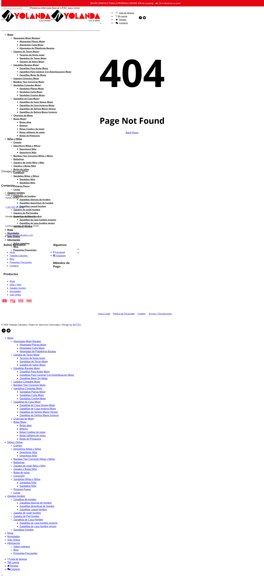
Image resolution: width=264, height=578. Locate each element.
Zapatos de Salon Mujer (33, 365)
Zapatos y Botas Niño (25, 469)
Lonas (16, 492)
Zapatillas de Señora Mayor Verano (39, 412)
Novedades (13, 536)
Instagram (60, 255)
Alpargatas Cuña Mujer (32, 348)
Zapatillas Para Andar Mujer (35, 371)
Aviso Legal (104, 313)
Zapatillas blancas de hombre (36, 503)
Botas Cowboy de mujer (33, 432)
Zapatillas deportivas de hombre (37, 506)
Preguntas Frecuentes (25, 553)
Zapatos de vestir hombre (27, 513)
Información (13, 543)
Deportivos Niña (28, 452)
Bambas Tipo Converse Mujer (29, 385)
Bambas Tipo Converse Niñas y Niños (34, 459)
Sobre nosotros (21, 546)
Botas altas (26, 425)
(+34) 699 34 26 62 (14, 207)
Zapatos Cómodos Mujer (26, 381)
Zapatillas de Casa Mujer (27, 402)
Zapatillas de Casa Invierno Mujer (38, 408)
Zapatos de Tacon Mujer (26, 355)
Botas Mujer (19, 422)
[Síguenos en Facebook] (4, 331)
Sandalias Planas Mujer (33, 392)
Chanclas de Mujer (23, 418)
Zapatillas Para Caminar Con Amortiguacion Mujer (47, 375)
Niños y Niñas (15, 442)
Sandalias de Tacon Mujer (34, 361)
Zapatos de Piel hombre (26, 516)
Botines (24, 429)
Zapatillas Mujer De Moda (34, 378)
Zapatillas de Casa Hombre (28, 519)
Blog (15, 550)
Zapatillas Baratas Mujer (26, 368)
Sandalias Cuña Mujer (32, 395)
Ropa (10, 533)
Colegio (17, 445)
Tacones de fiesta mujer (32, 358)
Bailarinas (18, 462)
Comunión (19, 476)
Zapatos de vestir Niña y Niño (29, 466)
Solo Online (13, 540)
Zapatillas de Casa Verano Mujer (37, 405)
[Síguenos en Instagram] (9, 331)
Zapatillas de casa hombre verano (38, 526)
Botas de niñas (21, 472)
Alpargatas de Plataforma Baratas (38, 351)
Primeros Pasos (22, 489)
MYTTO (77, 324)
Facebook (60, 252)
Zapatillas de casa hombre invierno (39, 523)
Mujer (10, 338)
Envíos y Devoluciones (160, 313)
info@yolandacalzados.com (19, 235)
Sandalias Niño (28, 486)
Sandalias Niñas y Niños (26, 479)
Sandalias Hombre (23, 529)
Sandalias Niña (28, 482)
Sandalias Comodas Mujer (27, 388)
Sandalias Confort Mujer (33, 398)
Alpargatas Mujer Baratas (27, 341)
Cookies (142, 313)
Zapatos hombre (16, 496)
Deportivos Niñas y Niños (27, 449)
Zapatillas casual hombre (33, 509)
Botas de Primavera (30, 439)
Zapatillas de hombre (24, 499)
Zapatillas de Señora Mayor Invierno (39, 415)
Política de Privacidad (123, 313)
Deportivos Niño (28, 455)
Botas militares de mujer (33, 435)
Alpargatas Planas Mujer (33, 344)
